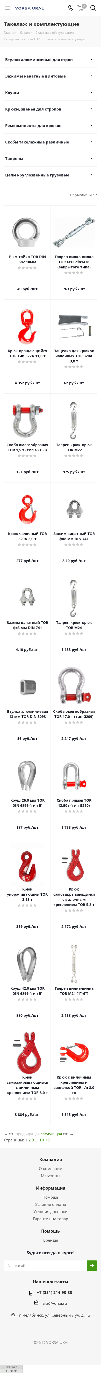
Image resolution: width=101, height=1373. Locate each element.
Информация (50, 1188)
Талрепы (14, 158)
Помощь (50, 1197)
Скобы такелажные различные (37, 142)
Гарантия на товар (50, 1218)
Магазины (50, 1175)
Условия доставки (50, 1211)
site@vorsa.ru (54, 1303)
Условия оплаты (50, 1204)
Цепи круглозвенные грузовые (37, 174)
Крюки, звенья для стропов (33, 109)
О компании (50, 1168)
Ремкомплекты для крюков (33, 125)
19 (47, 1139)
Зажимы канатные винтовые (35, 76)
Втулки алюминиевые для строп (39, 59)
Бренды (50, 1240)
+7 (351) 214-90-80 (54, 1292)
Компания (50, 1159)
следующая (51, 1133)
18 (41, 1139)
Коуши (12, 92)
